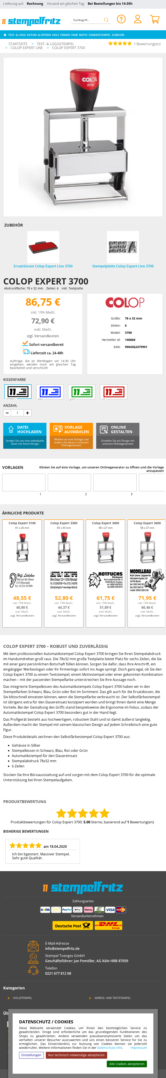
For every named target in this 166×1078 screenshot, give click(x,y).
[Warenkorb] (155, 18)
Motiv (83, 35)
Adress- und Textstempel (112, 998)
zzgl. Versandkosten (43, 336)
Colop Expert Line (27, 47)
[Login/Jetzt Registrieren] (137, 18)
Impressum (139, 1048)
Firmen (65, 35)
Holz (55, 35)
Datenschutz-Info (109, 1048)
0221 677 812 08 (58, 973)
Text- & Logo (17, 35)
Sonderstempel (100, 35)
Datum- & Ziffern (39, 35)
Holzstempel (22, 998)
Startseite (18, 44)
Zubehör (118, 35)
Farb (74, 35)
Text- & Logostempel (55, 44)
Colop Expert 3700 (68, 47)
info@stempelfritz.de (62, 948)
